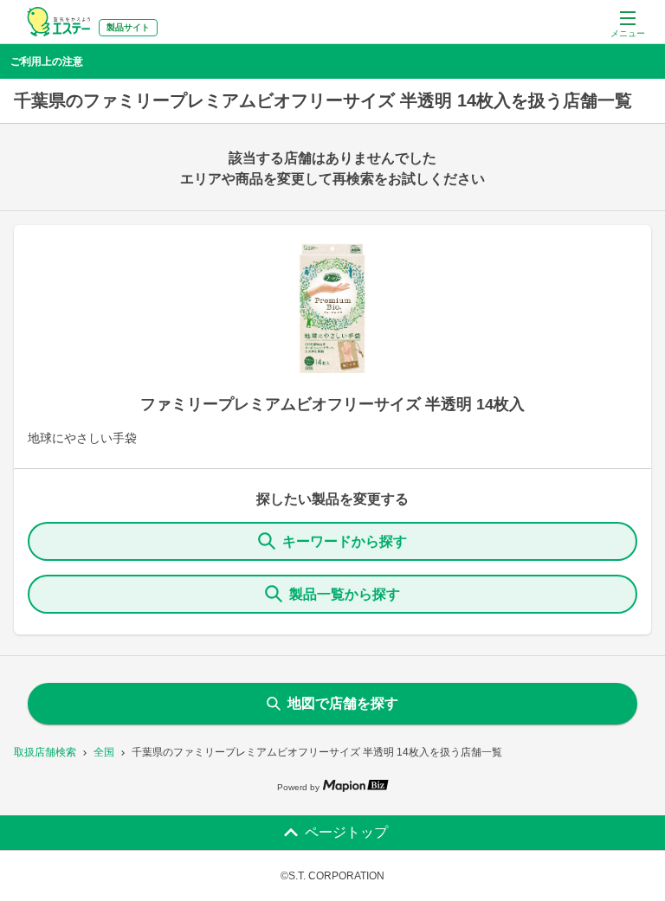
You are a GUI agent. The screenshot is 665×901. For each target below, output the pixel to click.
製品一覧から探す (344, 594)
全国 (104, 752)
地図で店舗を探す (342, 703)
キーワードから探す (344, 541)
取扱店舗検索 (45, 752)
